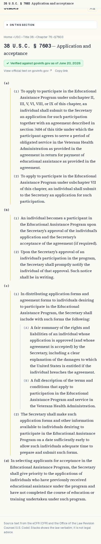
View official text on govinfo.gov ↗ (28, 71)
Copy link (61, 71)
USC (17, 37)
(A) (26, 328)
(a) (6, 83)
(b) (6, 210)
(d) (6, 461)
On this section (22, 25)
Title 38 (28, 37)
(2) (16, 176)
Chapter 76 (44, 37)
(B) (26, 381)
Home (8, 37)
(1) (16, 91)
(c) (6, 286)
